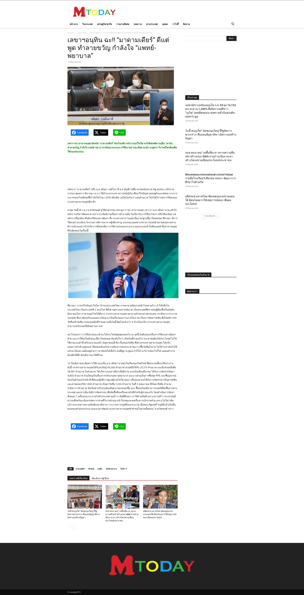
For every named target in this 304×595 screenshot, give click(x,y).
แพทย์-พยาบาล (111, 469)
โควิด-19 (123, 469)
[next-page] (74, 527)
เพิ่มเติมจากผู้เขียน (100, 478)
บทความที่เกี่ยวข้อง (78, 478)
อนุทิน (100, 469)
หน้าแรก (74, 23)
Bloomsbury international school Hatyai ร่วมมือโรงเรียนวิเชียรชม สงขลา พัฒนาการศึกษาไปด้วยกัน (210, 178)
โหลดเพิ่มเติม (209, 216)
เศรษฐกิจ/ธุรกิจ (104, 23)
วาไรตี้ (175, 23)
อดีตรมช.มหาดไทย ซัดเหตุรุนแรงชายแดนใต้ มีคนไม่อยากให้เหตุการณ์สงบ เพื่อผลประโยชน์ (159, 514)
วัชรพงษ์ (91, 469)
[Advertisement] (179, 12)
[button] (233, 24)
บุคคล (165, 23)
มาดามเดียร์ (80, 469)
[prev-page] (69, 527)
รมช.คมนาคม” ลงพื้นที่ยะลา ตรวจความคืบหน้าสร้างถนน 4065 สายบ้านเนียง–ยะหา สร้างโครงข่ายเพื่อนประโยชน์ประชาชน (210, 156)
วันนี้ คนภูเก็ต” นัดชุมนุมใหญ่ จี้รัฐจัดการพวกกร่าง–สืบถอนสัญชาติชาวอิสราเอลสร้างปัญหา (83, 514)
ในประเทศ (87, 23)
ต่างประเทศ (152, 23)
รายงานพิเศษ (122, 23)
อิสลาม (186, 23)
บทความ (138, 23)
